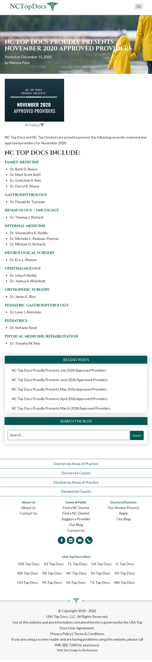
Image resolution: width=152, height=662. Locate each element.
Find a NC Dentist (76, 513)
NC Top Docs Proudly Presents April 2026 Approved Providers (59, 399)
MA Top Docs (27, 573)
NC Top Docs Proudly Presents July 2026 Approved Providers (59, 370)
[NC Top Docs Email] (80, 540)
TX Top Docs (100, 582)
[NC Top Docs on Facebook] (61, 540)
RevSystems (90, 650)
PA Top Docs (52, 582)
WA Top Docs (124, 582)
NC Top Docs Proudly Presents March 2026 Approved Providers (61, 408)
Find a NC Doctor (76, 507)
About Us (28, 507)
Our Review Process (123, 507)
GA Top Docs (101, 564)
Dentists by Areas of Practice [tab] (76, 482)
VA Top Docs (76, 582)
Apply (123, 513)
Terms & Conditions (89, 634)
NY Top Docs (125, 573)
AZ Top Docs (54, 564)
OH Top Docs (27, 582)
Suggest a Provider (75, 519)
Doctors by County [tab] (76, 473)
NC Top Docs (76, 573)
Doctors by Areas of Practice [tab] (76, 463)
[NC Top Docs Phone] (89, 540)
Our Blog (76, 524)
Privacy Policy (61, 634)
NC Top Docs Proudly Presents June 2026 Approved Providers (60, 380)
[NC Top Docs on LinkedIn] (70, 540)
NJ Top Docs (100, 573)
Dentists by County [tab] (76, 491)
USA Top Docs (29, 564)
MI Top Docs (52, 573)
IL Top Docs (125, 564)
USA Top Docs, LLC (61, 616)
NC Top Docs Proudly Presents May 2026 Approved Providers (59, 389)
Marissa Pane (19, 62)
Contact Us (28, 513)
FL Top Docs (77, 564)
